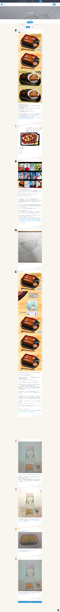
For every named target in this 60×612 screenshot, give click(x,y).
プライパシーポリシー (29, 1)
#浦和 (34, 411)
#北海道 (29, 220)
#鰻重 (40, 117)
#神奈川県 (38, 220)
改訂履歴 (37, 1)
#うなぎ (20, 263)
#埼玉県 (29, 117)
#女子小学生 (32, 474)
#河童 (29, 118)
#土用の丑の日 (33, 117)
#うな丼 (24, 118)
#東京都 (35, 220)
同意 (40, 1)
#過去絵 (21, 118)
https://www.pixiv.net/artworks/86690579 (26, 196)
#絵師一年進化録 (22, 218)
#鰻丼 (27, 118)
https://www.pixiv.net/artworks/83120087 (26, 410)
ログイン (58, 4)
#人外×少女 (32, 118)
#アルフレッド (24, 221)
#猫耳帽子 (36, 474)
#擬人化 (20, 117)
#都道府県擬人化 (24, 117)
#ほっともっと (21, 152)
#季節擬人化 (22, 220)
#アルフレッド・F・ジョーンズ (32, 221)
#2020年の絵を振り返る (29, 218)
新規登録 (54, 4)
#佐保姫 (32, 220)
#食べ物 (23, 222)
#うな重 (37, 117)
